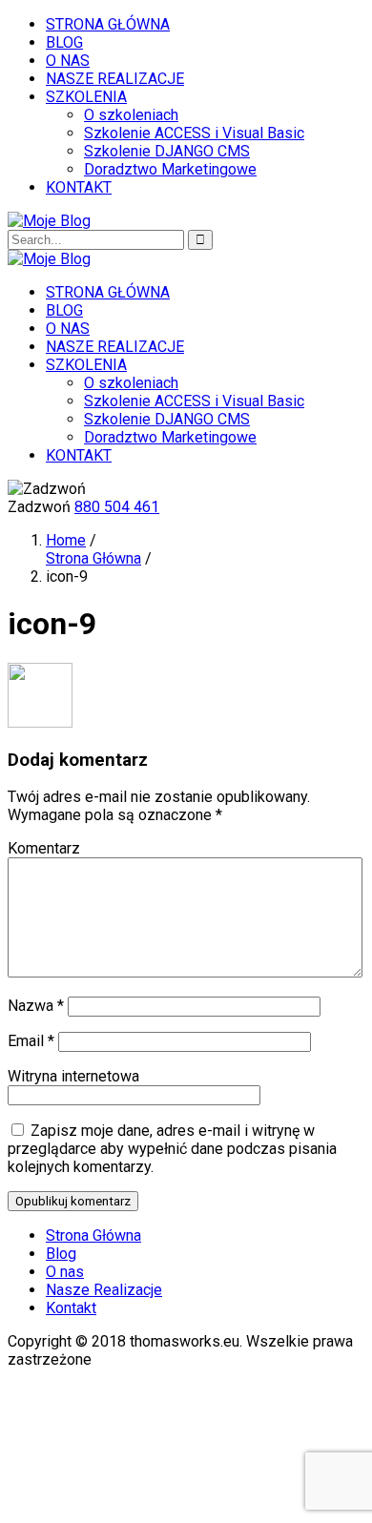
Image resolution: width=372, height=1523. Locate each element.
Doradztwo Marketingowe (170, 169)
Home (66, 540)
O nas (65, 1272)
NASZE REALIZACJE (115, 79)
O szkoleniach (131, 115)
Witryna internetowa (73, 1076)
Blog (61, 1254)
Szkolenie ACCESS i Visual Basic (194, 133)
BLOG (64, 42)
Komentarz (44, 848)
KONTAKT (79, 187)
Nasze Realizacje (104, 1290)
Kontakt (71, 1308)
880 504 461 (116, 507)
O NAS (68, 60)
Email (31, 1041)
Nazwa (36, 1006)
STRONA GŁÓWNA (108, 24)
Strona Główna (93, 558)
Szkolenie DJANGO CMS (167, 151)
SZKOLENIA (86, 97)
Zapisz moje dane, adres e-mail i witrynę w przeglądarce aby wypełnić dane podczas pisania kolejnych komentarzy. (172, 1149)
